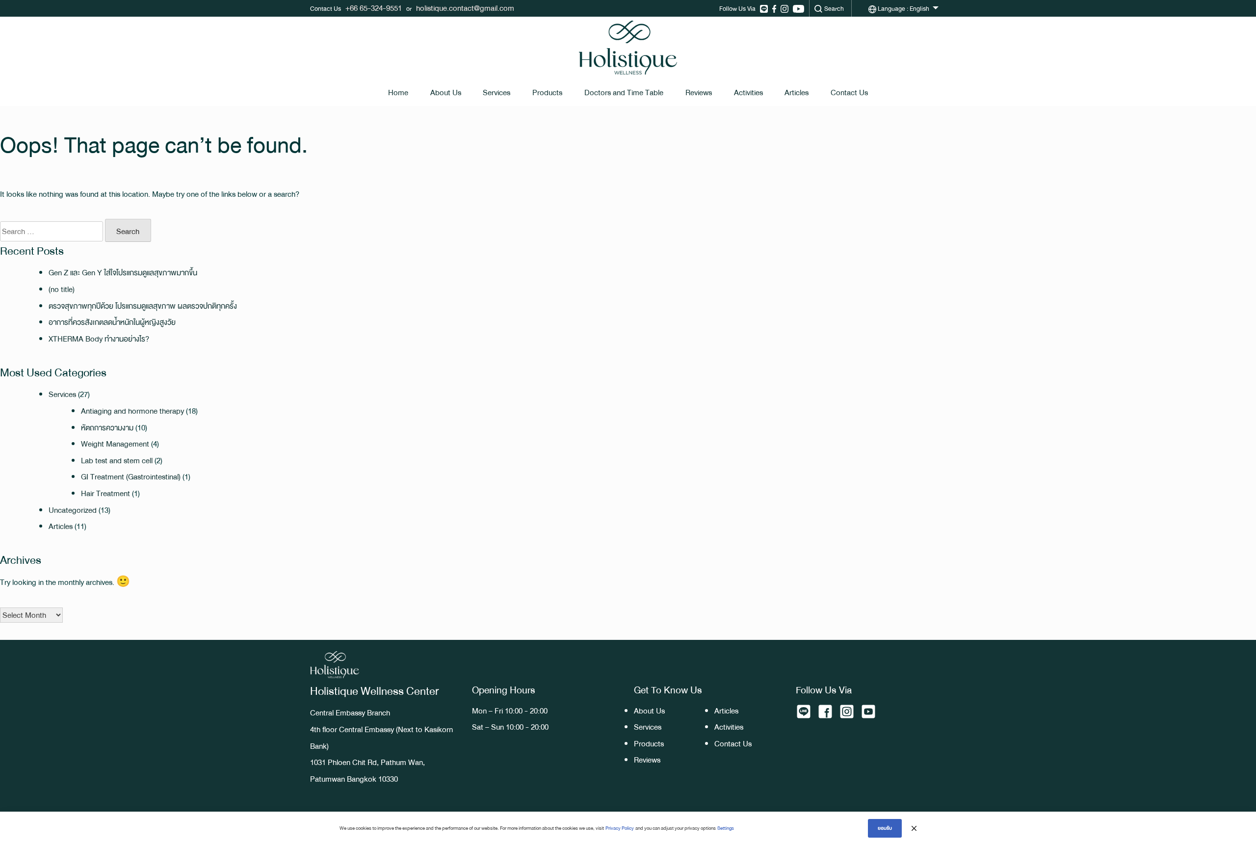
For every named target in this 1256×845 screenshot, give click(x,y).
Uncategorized (73, 510)
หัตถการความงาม (107, 427)
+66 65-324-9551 (373, 8)
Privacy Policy (619, 828)
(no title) (62, 289)
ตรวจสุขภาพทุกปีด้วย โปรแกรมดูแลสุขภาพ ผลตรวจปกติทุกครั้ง (143, 306)
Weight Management (115, 443)
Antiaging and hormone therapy (132, 411)
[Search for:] (51, 231)
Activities (748, 92)
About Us (445, 92)
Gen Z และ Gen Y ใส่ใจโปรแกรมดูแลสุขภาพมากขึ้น (123, 272)
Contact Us (849, 92)
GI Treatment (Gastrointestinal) (131, 476)
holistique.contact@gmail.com (465, 8)
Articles (797, 92)
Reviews (698, 92)
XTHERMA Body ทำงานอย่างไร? (99, 338)
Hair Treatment (105, 493)
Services (496, 92)
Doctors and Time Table (623, 92)
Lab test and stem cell (117, 460)
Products (547, 92)
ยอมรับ (885, 828)
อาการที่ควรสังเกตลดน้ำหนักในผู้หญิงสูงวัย (112, 322)
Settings (725, 828)
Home (398, 92)
